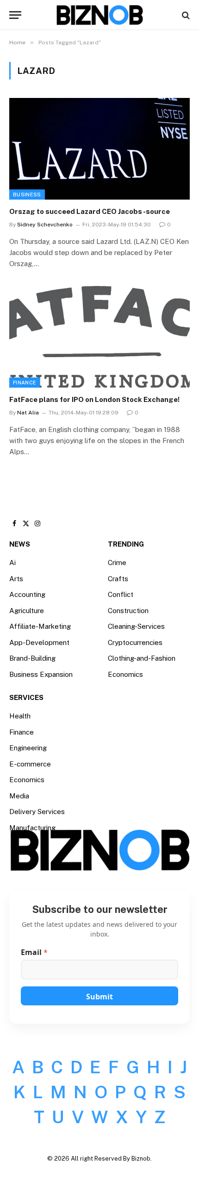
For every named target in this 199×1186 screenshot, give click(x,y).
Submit (99, 996)
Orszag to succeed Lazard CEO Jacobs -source (89, 211)
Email (34, 952)
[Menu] (15, 15)
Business (27, 194)
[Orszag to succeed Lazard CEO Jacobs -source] (99, 148)
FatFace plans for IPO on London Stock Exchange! (94, 399)
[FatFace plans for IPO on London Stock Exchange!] (99, 336)
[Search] (185, 15)
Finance (24, 382)
